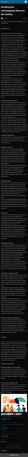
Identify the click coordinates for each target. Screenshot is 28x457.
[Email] (8, 414)
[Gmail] (17, 414)
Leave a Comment (14, 445)
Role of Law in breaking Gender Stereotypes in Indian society (13, 425)
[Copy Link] (19, 414)
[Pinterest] (12, 414)
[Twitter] (10, 414)
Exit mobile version (14, 455)
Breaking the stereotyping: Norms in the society (12, 416)
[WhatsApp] (4, 414)
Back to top (24, 451)
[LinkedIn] (6, 414)
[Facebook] (2, 414)
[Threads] (15, 414)
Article (3, 420)
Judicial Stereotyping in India (8, 433)
